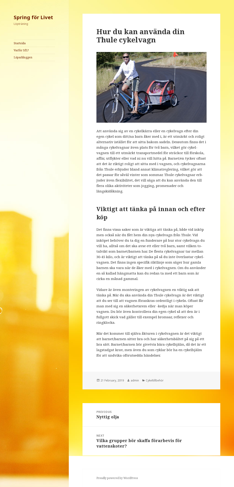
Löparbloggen (23, 57)
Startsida (20, 43)
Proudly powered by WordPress (117, 478)
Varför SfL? (21, 50)
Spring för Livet (33, 17)
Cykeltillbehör (155, 380)
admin (135, 380)
